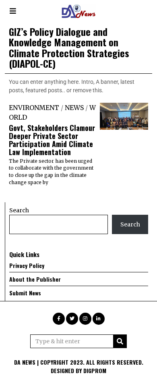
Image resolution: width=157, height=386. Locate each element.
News (74, 108)
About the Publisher (35, 279)
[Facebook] (59, 319)
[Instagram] (85, 319)
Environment (34, 108)
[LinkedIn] (99, 319)
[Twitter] (72, 319)
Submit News (25, 292)
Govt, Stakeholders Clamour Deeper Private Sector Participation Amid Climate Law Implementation (52, 139)
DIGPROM (94, 370)
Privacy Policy (26, 265)
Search (19, 210)
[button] (120, 341)
